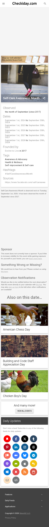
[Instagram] (24, 447)
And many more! (24, 405)
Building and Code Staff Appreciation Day (18, 362)
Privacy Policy (10, 518)
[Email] (7, 480)
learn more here (35, 259)
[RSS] (24, 471)
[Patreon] (7, 455)
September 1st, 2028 (15, 140)
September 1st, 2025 (15, 125)
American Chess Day (16, 329)
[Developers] (15, 480)
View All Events (24, 411)
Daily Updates (12, 421)
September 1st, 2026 (15, 130)
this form (4, 272)
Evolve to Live (12, 151)
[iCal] (33, 471)
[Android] (15, 463)
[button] (4, 3)
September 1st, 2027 (15, 135)
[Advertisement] (24, 30)
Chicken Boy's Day (15, 396)
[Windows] (7, 471)
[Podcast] (7, 463)
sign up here (14, 287)
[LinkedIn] (15, 447)
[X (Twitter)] (24, 438)
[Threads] (33, 447)
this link (39, 285)
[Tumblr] (33, 438)
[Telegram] (33, 455)
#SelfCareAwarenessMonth (19, 174)
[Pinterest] (7, 447)
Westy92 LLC (24, 513)
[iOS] (24, 463)
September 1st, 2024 (15, 120)
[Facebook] (15, 438)
